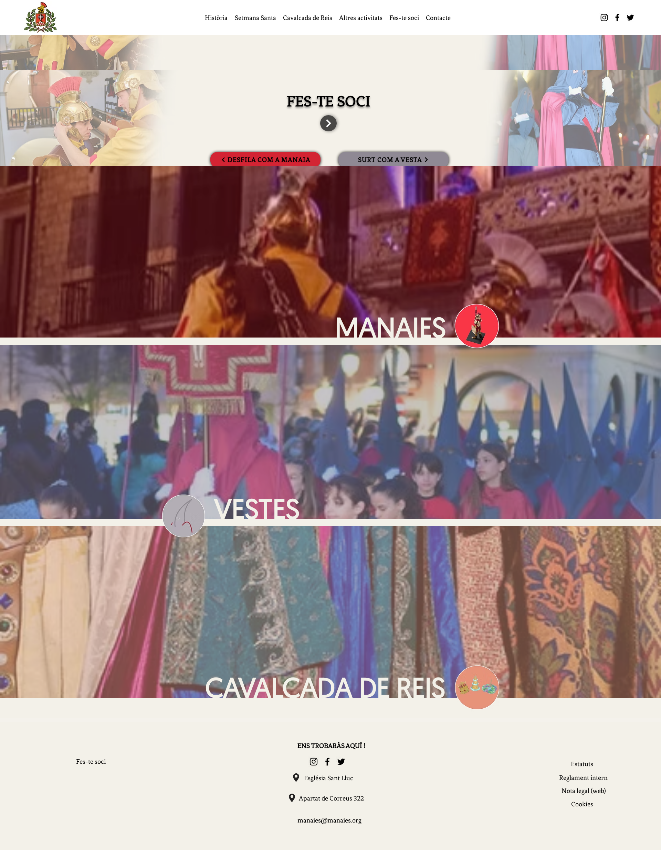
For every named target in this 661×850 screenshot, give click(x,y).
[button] (216, 18)
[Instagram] (604, 17)
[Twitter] (630, 17)
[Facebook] (617, 17)
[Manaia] (182, 516)
